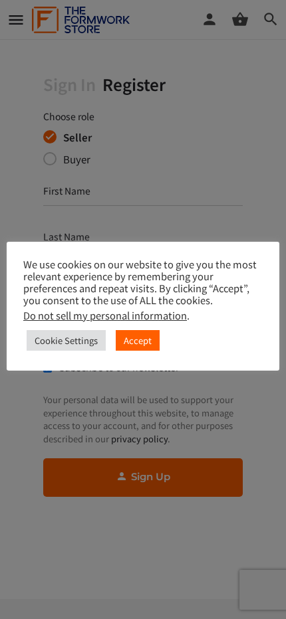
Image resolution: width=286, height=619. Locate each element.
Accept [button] (138, 340)
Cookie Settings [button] (66, 340)
